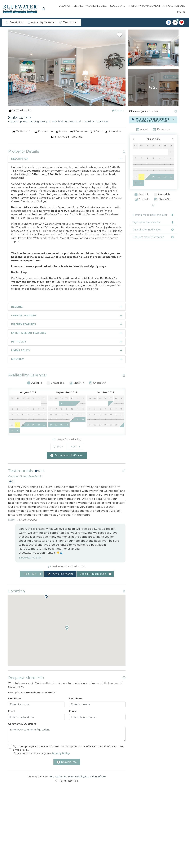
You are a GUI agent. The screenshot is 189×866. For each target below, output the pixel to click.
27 (159, 177)
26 (153, 177)
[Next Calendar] (173, 139)
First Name (15, 698)
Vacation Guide (96, 5)
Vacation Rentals (71, 5)
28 (165, 177)
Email (11, 711)
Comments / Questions (22, 724)
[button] (46, 596)
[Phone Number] (43, 9)
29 (171, 177)
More (181, 11)
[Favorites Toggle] (181, 22)
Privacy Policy (76, 776)
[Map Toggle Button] (168, 22)
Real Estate (117, 5)
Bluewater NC (58, 776)
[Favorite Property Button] (120, 35)
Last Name (75, 698)
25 (147, 177)
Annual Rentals (174, 5)
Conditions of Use (95, 776)
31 (141, 183)
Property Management (144, 5)
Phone (73, 711)
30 (136, 183)
